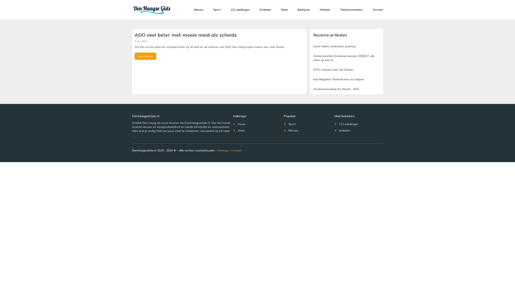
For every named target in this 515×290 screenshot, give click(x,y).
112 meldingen (348, 124)
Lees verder (145, 56)
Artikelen (265, 9)
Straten (378, 9)
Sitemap (223, 150)
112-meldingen (240, 9)
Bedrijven (304, 9)
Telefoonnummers (351, 9)
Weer (284, 9)
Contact (236, 150)
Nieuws (199, 9)
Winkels (325, 9)
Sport (217, 9)
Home (241, 124)
